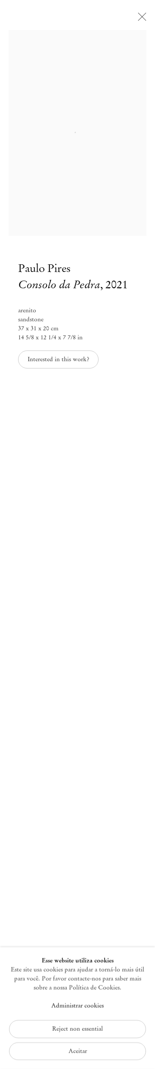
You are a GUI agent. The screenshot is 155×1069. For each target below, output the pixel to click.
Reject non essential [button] (77, 1028)
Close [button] (139, 19)
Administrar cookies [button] (77, 1005)
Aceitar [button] (77, 1050)
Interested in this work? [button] (58, 359)
